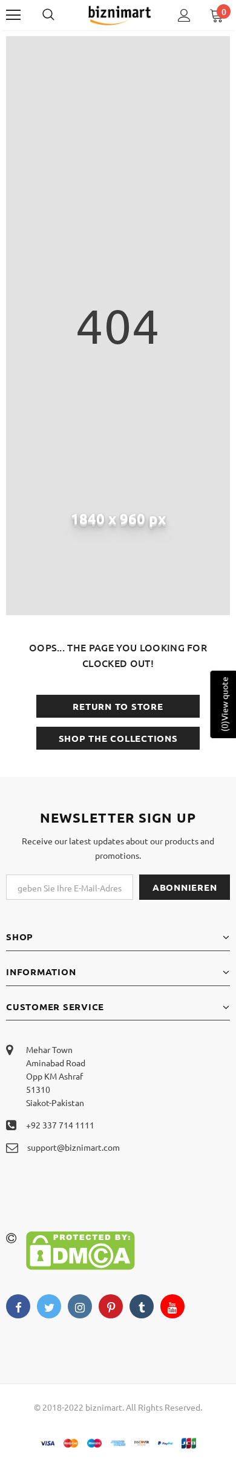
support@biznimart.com (73, 1147)
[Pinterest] (111, 1306)
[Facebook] (18, 1306)
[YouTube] (172, 1306)
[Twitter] (49, 1306)
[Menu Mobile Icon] (13, 15)
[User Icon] (184, 15)
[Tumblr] (141, 1306)
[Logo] (119, 14)
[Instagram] (80, 1306)
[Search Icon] (60, 15)
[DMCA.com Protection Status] (80, 1249)
